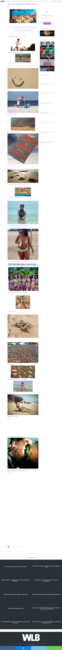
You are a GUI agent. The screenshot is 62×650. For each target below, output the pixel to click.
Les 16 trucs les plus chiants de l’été (24, 30)
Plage (16, 546)
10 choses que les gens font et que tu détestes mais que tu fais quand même (46, 142)
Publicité (23, 643)
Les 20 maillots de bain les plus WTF (18, 227)
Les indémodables (31, 557)
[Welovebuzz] (2, 1)
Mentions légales (40, 643)
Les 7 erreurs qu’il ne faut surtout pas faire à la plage (45, 93)
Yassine (12, 6)
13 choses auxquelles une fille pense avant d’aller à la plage (45, 103)
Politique (19, 1)
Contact (45, 643)
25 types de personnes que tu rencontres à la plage (45, 84)
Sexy (36, 1)
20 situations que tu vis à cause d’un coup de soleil (45, 113)
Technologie (32, 1)
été (10, 546)
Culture (11, 1)
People (15, 1)
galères (13, 546)
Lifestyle (27, 1)
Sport (23, 1)
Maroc (39, 1)
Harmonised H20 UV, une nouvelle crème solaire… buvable (46, 132)
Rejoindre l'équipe (18, 643)
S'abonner (47, 23)
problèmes (19, 546)
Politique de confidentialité (31, 643)
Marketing (7, 1)
